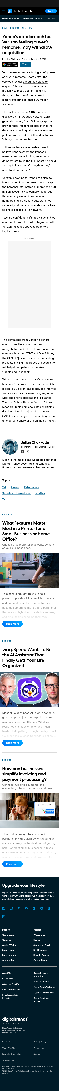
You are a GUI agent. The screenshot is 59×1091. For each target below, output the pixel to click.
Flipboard (3, 916)
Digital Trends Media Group (17, 1071)
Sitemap (37, 1054)
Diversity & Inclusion (11, 1054)
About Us (6, 972)
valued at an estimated (35, 384)
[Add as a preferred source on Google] (10, 64)
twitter (28, 451)
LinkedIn (49, 908)
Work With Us (8, 1048)
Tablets (37, 929)
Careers (6, 1041)
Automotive (8, 960)
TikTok (34, 908)
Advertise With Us (10, 984)
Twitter (18, 908)
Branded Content (41, 981)
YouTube (26, 908)
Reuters (32, 139)
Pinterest (41, 908)
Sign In (51, 11)
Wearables (39, 935)
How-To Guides (41, 955)
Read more (12, 624)
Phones (6, 929)
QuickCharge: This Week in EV (16, 493)
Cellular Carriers (31, 487)
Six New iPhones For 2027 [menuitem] (33, 18)
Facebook (3, 908)
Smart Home (8, 950)
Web (4, 487)
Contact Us (7, 978)
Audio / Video (9, 945)
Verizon (5, 499)
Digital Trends (16, 15)
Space (36, 940)
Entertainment (9, 955)
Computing (8, 935)
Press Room (38, 1048)
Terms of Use (8, 1060)
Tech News (40, 493)
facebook (22, 451)
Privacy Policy (39, 1041)
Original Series (40, 960)
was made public (22, 90)
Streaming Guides (42, 945)
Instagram (11, 908)
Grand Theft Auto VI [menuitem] (11, 18)
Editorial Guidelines (11, 989)
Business (15, 487)
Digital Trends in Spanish (44, 992)
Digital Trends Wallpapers (44, 987)
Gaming (6, 940)
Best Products (40, 950)
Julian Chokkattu (12, 59)
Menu (4, 11)
